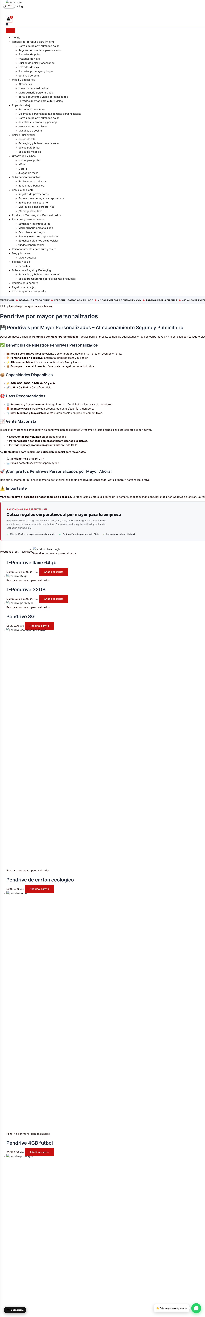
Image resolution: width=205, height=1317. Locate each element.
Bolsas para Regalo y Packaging (31, 270)
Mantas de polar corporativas (36, 206)
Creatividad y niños (24, 155)
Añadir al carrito (53, 571)
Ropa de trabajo (22, 105)
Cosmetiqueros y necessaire (29, 291)
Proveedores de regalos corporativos (41, 198)
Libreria (23, 168)
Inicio (3, 306)
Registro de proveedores (33, 194)
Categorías (15, 1310)
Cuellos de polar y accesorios (36, 62)
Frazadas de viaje (29, 58)
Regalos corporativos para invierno (33, 41)
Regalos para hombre (25, 282)
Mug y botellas (21, 253)
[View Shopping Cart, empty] (9, 19)
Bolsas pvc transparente (33, 202)
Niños (21, 164)
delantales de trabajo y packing (37, 122)
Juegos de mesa (28, 172)
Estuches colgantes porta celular (38, 240)
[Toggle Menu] (10, 30)
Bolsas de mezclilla (29, 151)
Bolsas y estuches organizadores (38, 236)
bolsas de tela (26, 139)
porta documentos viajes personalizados (43, 96)
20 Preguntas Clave (30, 211)
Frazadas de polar (29, 54)
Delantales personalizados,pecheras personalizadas (49, 113)
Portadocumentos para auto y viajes (40, 100)
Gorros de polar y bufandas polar (38, 45)
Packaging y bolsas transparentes (38, 143)
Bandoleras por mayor (31, 232)
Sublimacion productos (26, 177)
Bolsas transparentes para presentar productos (47, 278)
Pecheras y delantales (31, 109)
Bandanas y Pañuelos (31, 185)
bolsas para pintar (29, 147)
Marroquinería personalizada (35, 92)
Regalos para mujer (23, 287)
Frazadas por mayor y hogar (35, 71)
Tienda (16, 37)
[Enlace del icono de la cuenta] (7, 24)
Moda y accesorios (23, 79)
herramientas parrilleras (32, 126)
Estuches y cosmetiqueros (28, 219)
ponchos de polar (29, 75)
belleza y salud (21, 261)
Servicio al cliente (22, 189)
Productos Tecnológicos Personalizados (36, 215)
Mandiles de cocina (30, 130)
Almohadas (25, 84)
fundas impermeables (31, 244)
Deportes (24, 266)
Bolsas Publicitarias (23, 134)
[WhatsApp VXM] (196, 1308)
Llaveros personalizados (33, 88)
